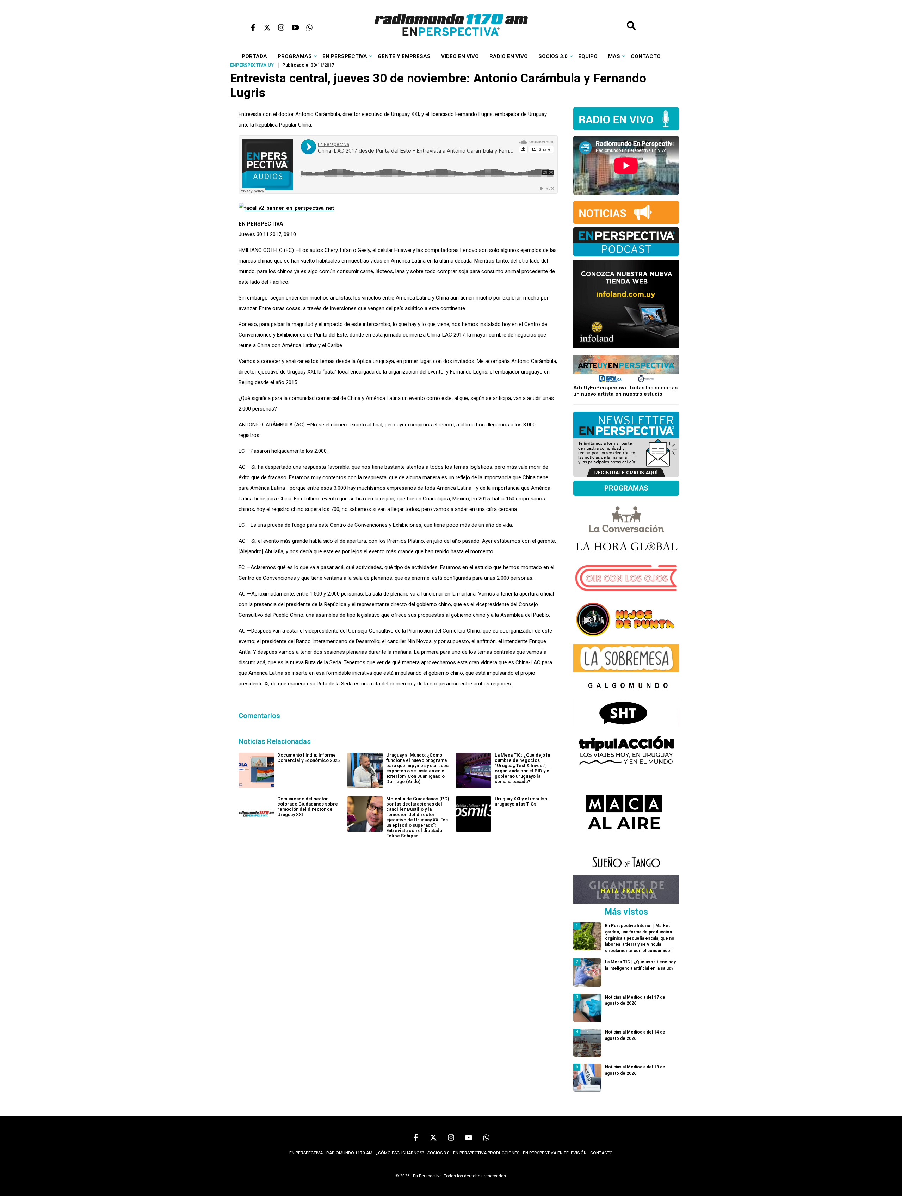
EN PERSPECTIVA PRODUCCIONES (486, 1153)
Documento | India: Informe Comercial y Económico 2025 (308, 757)
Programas (295, 56)
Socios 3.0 (553, 56)
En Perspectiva (344, 56)
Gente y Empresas (404, 56)
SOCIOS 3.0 (438, 1153)
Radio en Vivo (508, 56)
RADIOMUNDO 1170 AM (349, 1153)
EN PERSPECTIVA (306, 1153)
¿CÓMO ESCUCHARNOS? (400, 1153)
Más (614, 56)
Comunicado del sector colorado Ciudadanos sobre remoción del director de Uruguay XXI (307, 806)
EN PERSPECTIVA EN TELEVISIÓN (555, 1153)
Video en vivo (460, 56)
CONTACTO (601, 1153)
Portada (254, 56)
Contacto (646, 56)
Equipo (588, 56)
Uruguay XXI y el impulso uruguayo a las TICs (521, 801)
